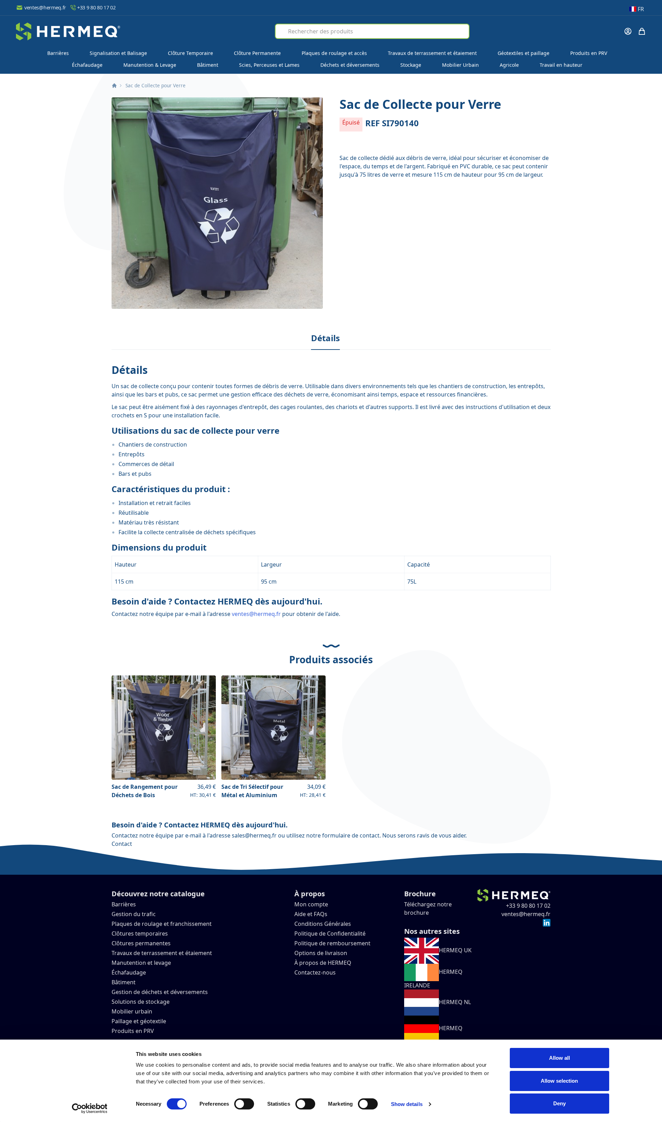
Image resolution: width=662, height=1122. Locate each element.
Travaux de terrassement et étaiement (432, 53)
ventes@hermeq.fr (45, 7)
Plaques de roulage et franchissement (162, 924)
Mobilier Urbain (460, 65)
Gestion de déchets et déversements (160, 992)
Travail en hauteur (561, 65)
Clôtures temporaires (140, 933)
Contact (122, 844)
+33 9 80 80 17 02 (96, 7)
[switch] (244, 1103)
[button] (217, 203)
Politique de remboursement (332, 943)
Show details (407, 1104)
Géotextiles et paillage (523, 53)
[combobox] (372, 31)
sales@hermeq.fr (254, 835)
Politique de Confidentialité (330, 933)
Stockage (410, 65)
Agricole (509, 65)
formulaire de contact (350, 835)
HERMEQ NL (455, 1002)
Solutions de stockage (141, 1001)
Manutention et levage (141, 963)
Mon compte (311, 904)
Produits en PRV (588, 53)
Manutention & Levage (149, 65)
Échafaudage (87, 65)
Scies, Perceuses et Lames (269, 65)
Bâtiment (207, 65)
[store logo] (68, 31)
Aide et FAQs (311, 914)
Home (114, 85)
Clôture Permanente (257, 53)
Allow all (559, 1058)
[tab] (325, 338)
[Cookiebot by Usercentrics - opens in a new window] (89, 1108)
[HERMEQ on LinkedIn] (546, 922)
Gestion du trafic (134, 914)
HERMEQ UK (455, 950)
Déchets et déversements (349, 65)
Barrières (58, 53)
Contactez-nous (315, 972)
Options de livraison (320, 953)
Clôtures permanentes (141, 943)
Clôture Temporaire (190, 53)
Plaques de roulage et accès (334, 53)
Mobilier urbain (132, 1011)
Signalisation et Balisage (118, 53)
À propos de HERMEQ (322, 963)
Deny (559, 1103)
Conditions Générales (322, 924)
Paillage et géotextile (139, 1021)
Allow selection (559, 1081)
